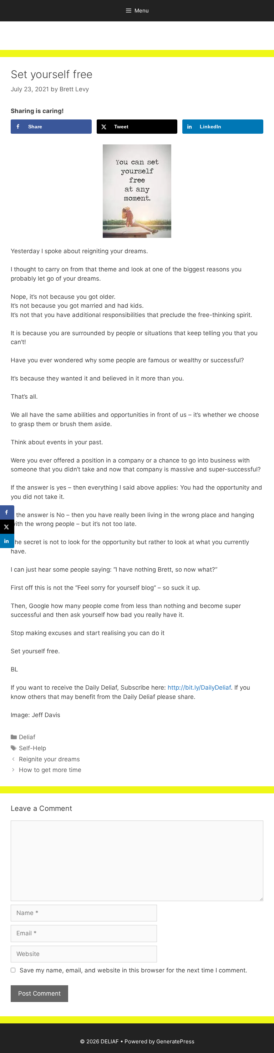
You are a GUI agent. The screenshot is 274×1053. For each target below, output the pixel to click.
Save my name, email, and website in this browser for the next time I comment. (133, 970)
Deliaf (27, 737)
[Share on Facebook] (7, 512)
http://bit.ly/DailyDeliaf (198, 687)
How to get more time (50, 769)
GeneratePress (175, 1041)
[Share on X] (7, 527)
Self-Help (32, 748)
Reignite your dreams (49, 759)
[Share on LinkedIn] (7, 541)
